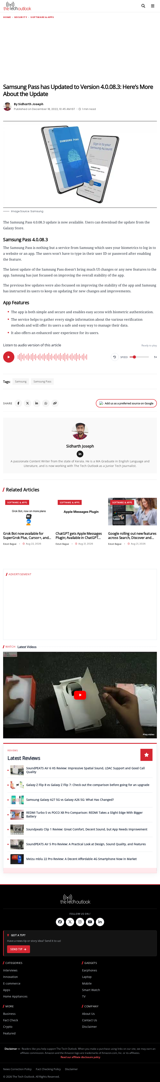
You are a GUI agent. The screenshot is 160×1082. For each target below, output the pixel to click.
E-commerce (11, 983)
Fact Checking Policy (48, 1069)
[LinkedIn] (36, 403)
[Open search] (143, 6)
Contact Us (89, 1020)
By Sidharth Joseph (28, 104)
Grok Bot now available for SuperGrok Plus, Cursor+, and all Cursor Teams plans (26, 535)
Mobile (87, 983)
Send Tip (16, 949)
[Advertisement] (80, 51)
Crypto (7, 1027)
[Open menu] (153, 6)
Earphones (89, 970)
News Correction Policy (17, 1069)
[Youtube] (90, 922)
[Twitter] (70, 922)
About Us (88, 1014)
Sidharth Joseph (80, 446)
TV (83, 996)
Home (7, 17)
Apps (6, 990)
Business (9, 1014)
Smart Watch (91, 990)
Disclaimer (89, 1027)
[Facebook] (18, 403)
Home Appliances (15, 996)
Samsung (20, 381)
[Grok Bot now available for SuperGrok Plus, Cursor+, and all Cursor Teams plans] (27, 511)
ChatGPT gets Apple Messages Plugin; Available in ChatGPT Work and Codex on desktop (79, 535)
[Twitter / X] (27, 403)
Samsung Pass (42, 381)
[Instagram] (80, 922)
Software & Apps (42, 17)
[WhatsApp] (46, 403)
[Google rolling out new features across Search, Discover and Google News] (132, 511)
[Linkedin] (100, 922)
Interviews (10, 970)
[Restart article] (115, 357)
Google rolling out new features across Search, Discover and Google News (132, 535)
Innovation (10, 977)
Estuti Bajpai (9, 543)
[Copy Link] (55, 403)
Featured (9, 1033)
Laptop (87, 977)
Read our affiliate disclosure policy (80, 1057)
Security (20, 17)
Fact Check (10, 1020)
